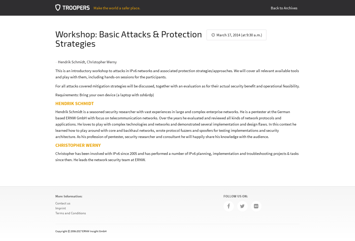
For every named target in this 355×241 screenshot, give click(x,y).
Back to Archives (284, 7)
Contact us (62, 203)
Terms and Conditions (70, 213)
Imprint (60, 208)
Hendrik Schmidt (71, 61)
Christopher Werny (102, 61)
